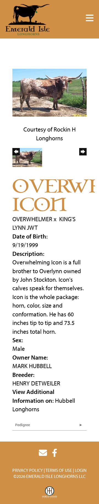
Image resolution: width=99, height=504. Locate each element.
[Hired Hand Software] (49, 492)
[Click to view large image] (49, 92)
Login (81, 470)
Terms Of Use (58, 470)
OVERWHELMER (32, 219)
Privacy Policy (27, 470)
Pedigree (22, 424)
